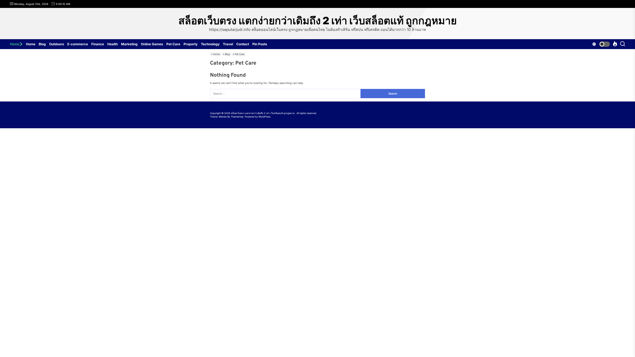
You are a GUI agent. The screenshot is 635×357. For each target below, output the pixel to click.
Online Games (152, 44)
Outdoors (56, 44)
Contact (242, 44)
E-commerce (77, 44)
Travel (228, 44)
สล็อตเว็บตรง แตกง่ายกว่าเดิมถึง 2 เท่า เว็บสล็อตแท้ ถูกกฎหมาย (317, 21)
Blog (42, 44)
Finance (97, 44)
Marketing (129, 44)
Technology (210, 44)
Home (14, 44)
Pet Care (173, 44)
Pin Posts (259, 44)
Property (191, 44)
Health (112, 44)
